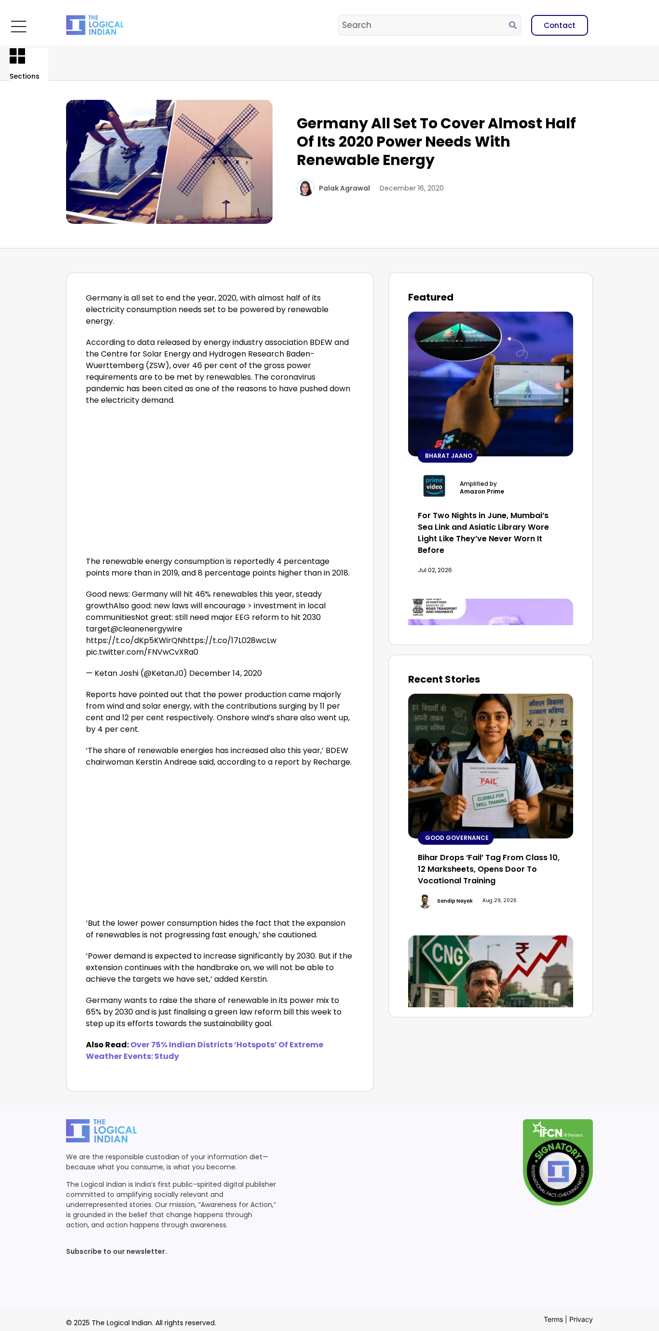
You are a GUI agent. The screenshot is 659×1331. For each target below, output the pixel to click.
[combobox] (424, 25)
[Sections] (17, 56)
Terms (553, 1319)
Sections (25, 76)
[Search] (515, 25)
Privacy (581, 1319)
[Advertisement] (220, 483)
